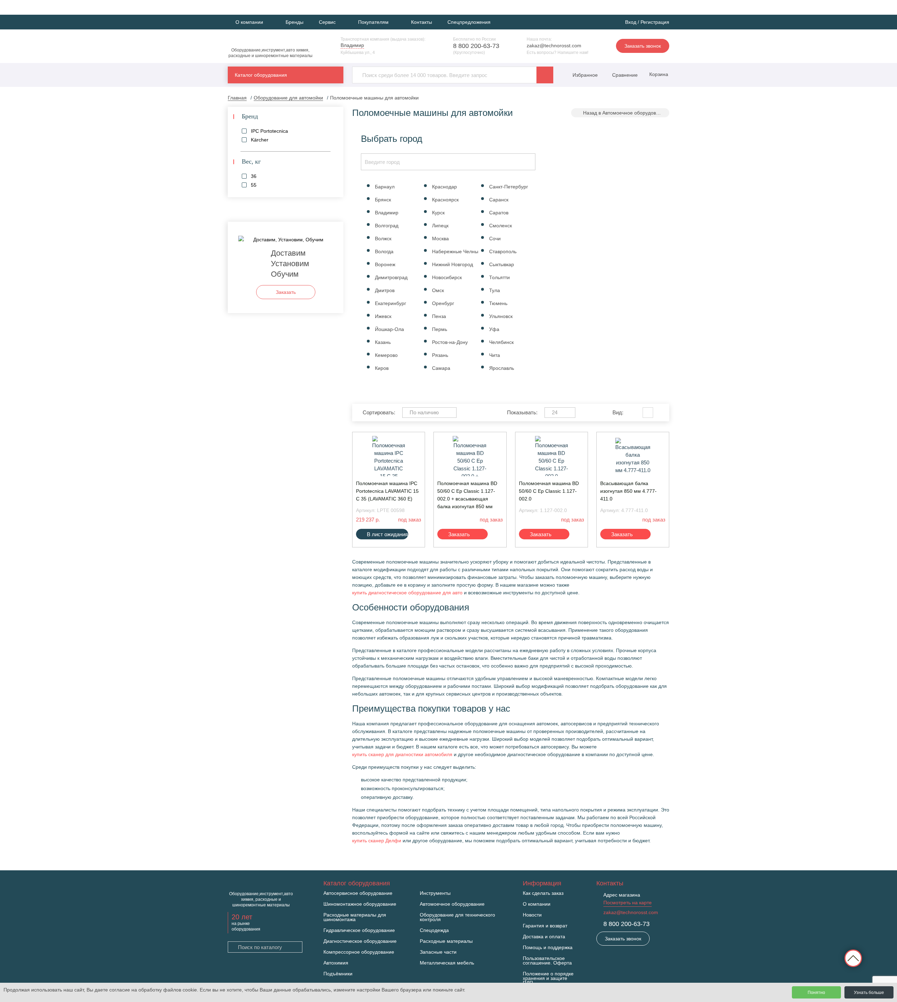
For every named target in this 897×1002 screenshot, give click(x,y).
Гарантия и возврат (545, 926)
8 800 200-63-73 (476, 45)
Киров (382, 368)
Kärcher (259, 140)
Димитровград (391, 277)
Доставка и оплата (544, 936)
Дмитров (385, 290)
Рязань (440, 355)
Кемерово (386, 355)
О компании (536, 904)
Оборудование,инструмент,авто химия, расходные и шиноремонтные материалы (270, 53)
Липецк (440, 225)
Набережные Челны (455, 251)
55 (253, 185)
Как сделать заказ (543, 893)
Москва (440, 238)
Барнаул (385, 186)
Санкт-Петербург (508, 186)
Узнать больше (869, 992)
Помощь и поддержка (548, 947)
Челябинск (501, 342)
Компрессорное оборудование (358, 952)
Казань (383, 342)
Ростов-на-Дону (450, 342)
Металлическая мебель (447, 963)
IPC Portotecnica (269, 131)
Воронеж (385, 264)
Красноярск (445, 199)
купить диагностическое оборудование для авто (407, 592)
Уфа (494, 329)
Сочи (495, 238)
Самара (441, 368)
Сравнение (624, 75)
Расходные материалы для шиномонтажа (354, 917)
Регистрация (655, 22)
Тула (494, 290)
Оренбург (443, 303)
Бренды (294, 22)
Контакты (421, 22)
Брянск (383, 199)
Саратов (498, 212)
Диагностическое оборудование (360, 941)
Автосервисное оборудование (357, 893)
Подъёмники (337, 974)
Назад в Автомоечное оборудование (625, 113)
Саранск (498, 199)
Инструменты (435, 893)
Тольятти (499, 277)
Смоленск (500, 225)
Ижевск (383, 316)
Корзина (658, 74)
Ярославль (501, 368)
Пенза (439, 316)
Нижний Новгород (452, 264)
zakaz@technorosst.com (554, 45)
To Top (853, 958)
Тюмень (498, 303)
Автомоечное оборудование (452, 904)
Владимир (386, 212)
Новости (532, 915)
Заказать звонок (642, 46)
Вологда (384, 251)
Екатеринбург (390, 303)
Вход (630, 22)
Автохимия (335, 963)
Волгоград (386, 225)
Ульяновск (501, 316)
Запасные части (438, 952)
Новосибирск (447, 277)
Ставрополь (502, 251)
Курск (438, 212)
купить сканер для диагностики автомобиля (402, 754)
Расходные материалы (446, 941)
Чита (494, 355)
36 (253, 176)
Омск (438, 290)
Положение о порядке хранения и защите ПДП (548, 978)
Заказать (459, 534)
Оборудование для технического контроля (457, 917)
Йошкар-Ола (389, 329)
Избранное (585, 75)
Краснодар (444, 186)
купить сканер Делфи (376, 840)
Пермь (439, 329)
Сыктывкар (501, 264)
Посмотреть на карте (627, 902)
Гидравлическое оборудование (359, 930)
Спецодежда (434, 930)
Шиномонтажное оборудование (359, 904)
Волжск (383, 238)
